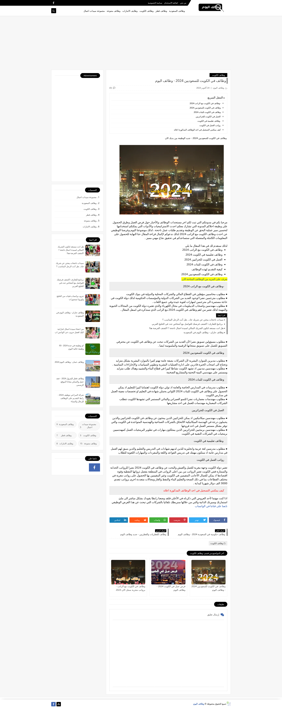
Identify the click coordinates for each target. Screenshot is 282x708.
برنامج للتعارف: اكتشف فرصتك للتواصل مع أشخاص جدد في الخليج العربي (187, 323)
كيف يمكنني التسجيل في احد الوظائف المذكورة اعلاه (197, 129)
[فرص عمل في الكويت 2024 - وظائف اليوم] (168, 572)
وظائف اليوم (198, 703)
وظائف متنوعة (113, 10)
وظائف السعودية (177, 10)
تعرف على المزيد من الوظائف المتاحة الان (204, 279)
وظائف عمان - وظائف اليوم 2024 (69, 361)
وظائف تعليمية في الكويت (209, 120)
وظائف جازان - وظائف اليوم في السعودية (203, 332)
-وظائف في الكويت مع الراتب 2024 (205, 103)
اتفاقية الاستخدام (171, 2)
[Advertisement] (141, 44)
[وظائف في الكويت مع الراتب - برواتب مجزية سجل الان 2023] (128, 572)
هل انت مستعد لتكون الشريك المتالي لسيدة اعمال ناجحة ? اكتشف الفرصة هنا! (186, 328)
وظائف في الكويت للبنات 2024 (207, 112)
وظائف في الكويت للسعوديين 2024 (205, 107)
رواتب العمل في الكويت (210, 125)
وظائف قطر (161, 10)
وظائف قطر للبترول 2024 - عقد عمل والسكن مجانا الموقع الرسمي (70, 381)
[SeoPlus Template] (228, 703)
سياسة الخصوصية (155, 2)
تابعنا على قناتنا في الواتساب (210, 506)
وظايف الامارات (130, 10)
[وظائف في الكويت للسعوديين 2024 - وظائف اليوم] (208, 572)
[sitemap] (58, 704)
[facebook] (53, 3)
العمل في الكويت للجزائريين (208, 116)
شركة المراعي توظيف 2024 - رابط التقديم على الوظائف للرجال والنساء (71, 398)
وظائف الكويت (147, 10)
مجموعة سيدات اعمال (94, 10)
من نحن (183, 2)
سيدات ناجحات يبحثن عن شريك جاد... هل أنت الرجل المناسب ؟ (192, 319)
